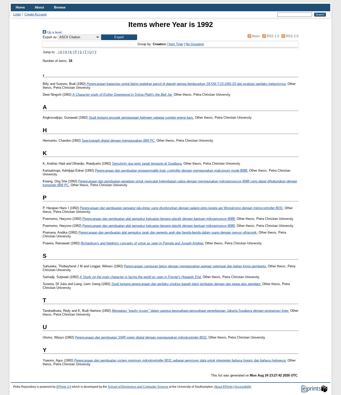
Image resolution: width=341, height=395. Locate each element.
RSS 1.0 (272, 36)
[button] (119, 37)
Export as (50, 37)
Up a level (54, 32)
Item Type (176, 44)
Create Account (35, 14)
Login (17, 14)
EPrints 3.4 (63, 386)
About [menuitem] (39, 7)
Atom (255, 36)
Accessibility (243, 386)
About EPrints (223, 386)
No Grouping (195, 44)
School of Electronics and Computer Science (138, 386)
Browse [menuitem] (59, 7)
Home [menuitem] (20, 7)
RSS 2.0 (291, 36)
